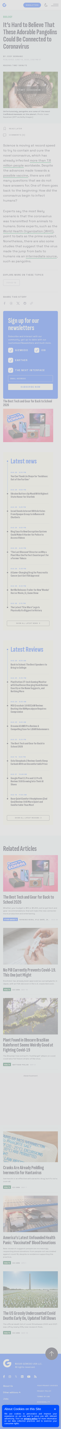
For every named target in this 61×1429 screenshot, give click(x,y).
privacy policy (31, 1418)
